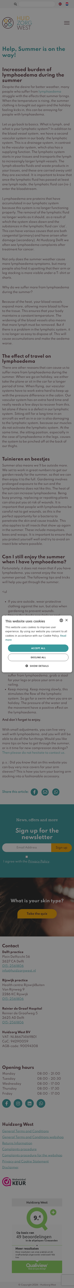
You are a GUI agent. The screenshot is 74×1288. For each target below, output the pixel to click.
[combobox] (61, 620)
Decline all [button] (38, 657)
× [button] (66, 620)
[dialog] (37, 644)
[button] (37, 666)
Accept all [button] (38, 648)
